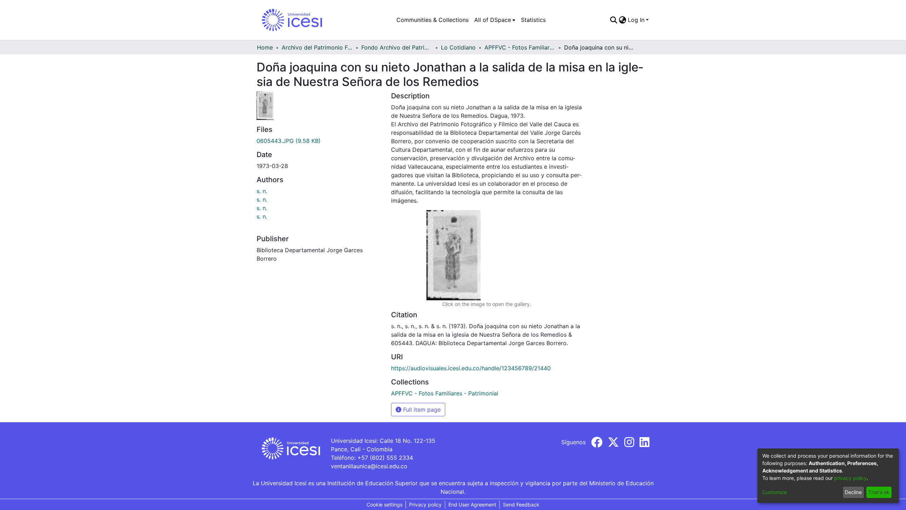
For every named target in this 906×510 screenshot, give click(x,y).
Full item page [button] (421, 409)
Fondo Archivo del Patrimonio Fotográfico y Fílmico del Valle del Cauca (396, 47)
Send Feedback (521, 505)
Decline (853, 492)
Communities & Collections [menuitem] (432, 19)
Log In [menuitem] (636, 19)
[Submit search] (613, 20)
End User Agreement (472, 505)
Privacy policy (425, 505)
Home (265, 47)
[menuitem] (494, 20)
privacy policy (850, 478)
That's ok (878, 492)
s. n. (262, 191)
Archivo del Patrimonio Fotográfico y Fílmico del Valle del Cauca (317, 47)
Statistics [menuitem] (533, 19)
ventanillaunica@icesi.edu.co (369, 466)
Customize (774, 492)
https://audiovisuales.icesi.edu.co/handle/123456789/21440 (471, 368)
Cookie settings (384, 505)
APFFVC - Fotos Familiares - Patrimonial (519, 47)
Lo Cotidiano (458, 47)
